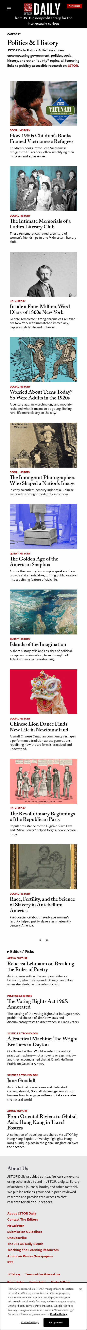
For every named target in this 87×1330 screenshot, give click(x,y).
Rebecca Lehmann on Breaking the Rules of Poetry (40, 967)
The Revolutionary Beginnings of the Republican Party (42, 817)
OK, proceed (56, 1322)
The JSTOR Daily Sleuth (25, 1243)
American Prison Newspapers (30, 1255)
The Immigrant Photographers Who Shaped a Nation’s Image (42, 481)
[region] (43, 1306)
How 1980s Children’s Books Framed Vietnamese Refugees (41, 139)
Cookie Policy (37, 1282)
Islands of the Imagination (38, 645)
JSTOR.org (13, 1274)
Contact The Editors (22, 1219)
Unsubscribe (17, 1237)
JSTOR (73, 65)
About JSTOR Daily (21, 1213)
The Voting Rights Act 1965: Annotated (37, 1005)
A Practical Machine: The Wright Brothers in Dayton (42, 1042)
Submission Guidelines (24, 1231)
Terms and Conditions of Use (42, 1274)
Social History (20, 130)
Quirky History (20, 553)
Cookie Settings (60, 1282)
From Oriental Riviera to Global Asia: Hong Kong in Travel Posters (42, 1123)
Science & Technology (22, 1033)
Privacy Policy (15, 1282)
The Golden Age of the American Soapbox (34, 562)
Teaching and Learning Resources (33, 1249)
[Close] (80, 1289)
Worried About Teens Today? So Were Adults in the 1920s (41, 395)
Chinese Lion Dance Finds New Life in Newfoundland (39, 727)
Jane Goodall (21, 1081)
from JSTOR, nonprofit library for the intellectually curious (43, 20)
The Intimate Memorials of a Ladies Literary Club (40, 224)
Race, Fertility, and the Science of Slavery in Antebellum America (42, 905)
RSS (10, 1261)
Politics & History (19, 996)
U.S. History (17, 301)
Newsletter (74, 5)
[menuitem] (74, 5)
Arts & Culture (17, 958)
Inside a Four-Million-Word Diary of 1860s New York (40, 310)
